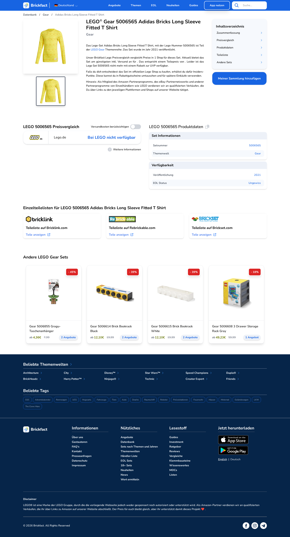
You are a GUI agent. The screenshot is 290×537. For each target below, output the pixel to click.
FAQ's (75, 447)
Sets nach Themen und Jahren (139, 447)
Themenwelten (130, 451)
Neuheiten (172, 5)
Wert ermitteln (130, 479)
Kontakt (77, 451)
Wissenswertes (179, 465)
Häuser (212, 399)
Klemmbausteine (179, 461)
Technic (149, 379)
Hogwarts (86, 399)
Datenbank (127, 442)
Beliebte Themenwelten (45, 364)
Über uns (77, 437)
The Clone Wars (32, 406)
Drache (135, 399)
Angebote (114, 5)
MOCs (173, 470)
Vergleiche (176, 456)
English (222, 459)
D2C (27, 399)
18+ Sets (126, 465)
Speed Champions (197, 373)
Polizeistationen (180, 399)
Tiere (114, 399)
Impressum (79, 465)
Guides (193, 5)
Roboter (163, 399)
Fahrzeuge (101, 399)
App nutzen (217, 5)
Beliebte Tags (36, 391)
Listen (173, 475)
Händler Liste (129, 456)
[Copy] (207, 127)
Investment (176, 442)
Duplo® (231, 373)
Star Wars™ (152, 373)
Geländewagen (241, 399)
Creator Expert (195, 379)
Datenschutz (79, 461)
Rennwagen (61, 399)
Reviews (174, 451)
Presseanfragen (81, 456)
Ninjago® (110, 379)
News (124, 475)
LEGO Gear (98, 49)
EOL (153, 5)
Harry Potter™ (73, 379)
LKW (256, 399)
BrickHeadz (30, 379)
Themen (136, 5)
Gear (258, 153)
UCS (74, 399)
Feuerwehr (198, 399)
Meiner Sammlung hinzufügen (239, 78)
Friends (230, 379)
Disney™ (109, 373)
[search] (237, 5)
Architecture (31, 373)
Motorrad (225, 399)
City (66, 373)
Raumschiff (149, 399)
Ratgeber (175, 447)
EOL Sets (126, 461)
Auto (124, 399)
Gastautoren (79, 442)
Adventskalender (42, 399)
